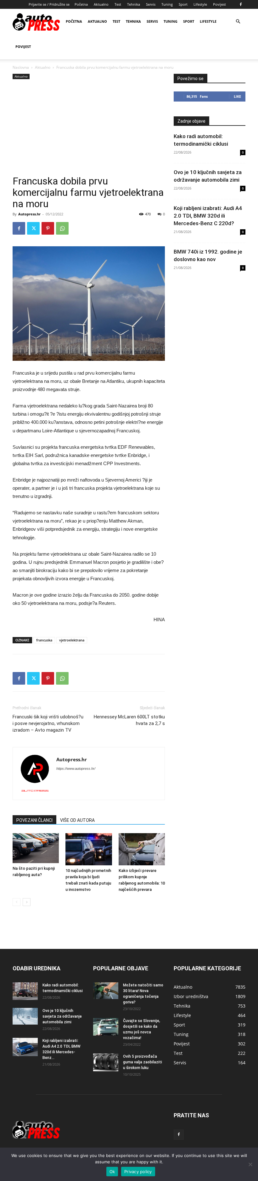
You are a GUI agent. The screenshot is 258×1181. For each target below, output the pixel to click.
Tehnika (133, 4)
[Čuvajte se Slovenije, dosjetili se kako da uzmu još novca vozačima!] (105, 1027)
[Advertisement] (89, 128)
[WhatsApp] (62, 228)
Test (118, 4)
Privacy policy (138, 1171)
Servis (150, 4)
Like (237, 96)
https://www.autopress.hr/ (75, 768)
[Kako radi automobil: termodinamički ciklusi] (25, 991)
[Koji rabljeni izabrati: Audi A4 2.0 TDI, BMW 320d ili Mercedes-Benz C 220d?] (25, 1047)
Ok (112, 1171)
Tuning (167, 4)
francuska (44, 640)
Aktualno (101, 4)
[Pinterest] (48, 228)
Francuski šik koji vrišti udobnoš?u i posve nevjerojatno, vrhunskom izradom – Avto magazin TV (48, 723)
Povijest (219, 4)
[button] (237, 22)
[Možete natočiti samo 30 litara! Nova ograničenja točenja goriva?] (105, 990)
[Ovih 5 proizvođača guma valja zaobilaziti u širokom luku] (105, 1062)
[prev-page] (16, 902)
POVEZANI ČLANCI (34, 820)
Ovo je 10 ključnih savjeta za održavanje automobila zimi (62, 1016)
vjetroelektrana (71, 640)
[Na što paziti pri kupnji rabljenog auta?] (36, 848)
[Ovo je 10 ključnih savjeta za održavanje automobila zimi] (25, 1016)
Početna (81, 4)
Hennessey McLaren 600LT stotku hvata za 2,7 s (129, 720)
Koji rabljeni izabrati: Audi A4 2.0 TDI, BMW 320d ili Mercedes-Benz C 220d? (208, 215)
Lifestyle (200, 4)
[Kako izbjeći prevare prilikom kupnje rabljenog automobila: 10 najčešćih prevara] (142, 849)
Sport (183, 4)
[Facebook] (240, 4)
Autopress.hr (29, 214)
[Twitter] (33, 228)
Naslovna (21, 67)
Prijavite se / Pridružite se (49, 4)
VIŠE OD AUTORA (77, 820)
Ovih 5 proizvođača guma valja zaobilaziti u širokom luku (142, 1062)
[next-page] (27, 902)
